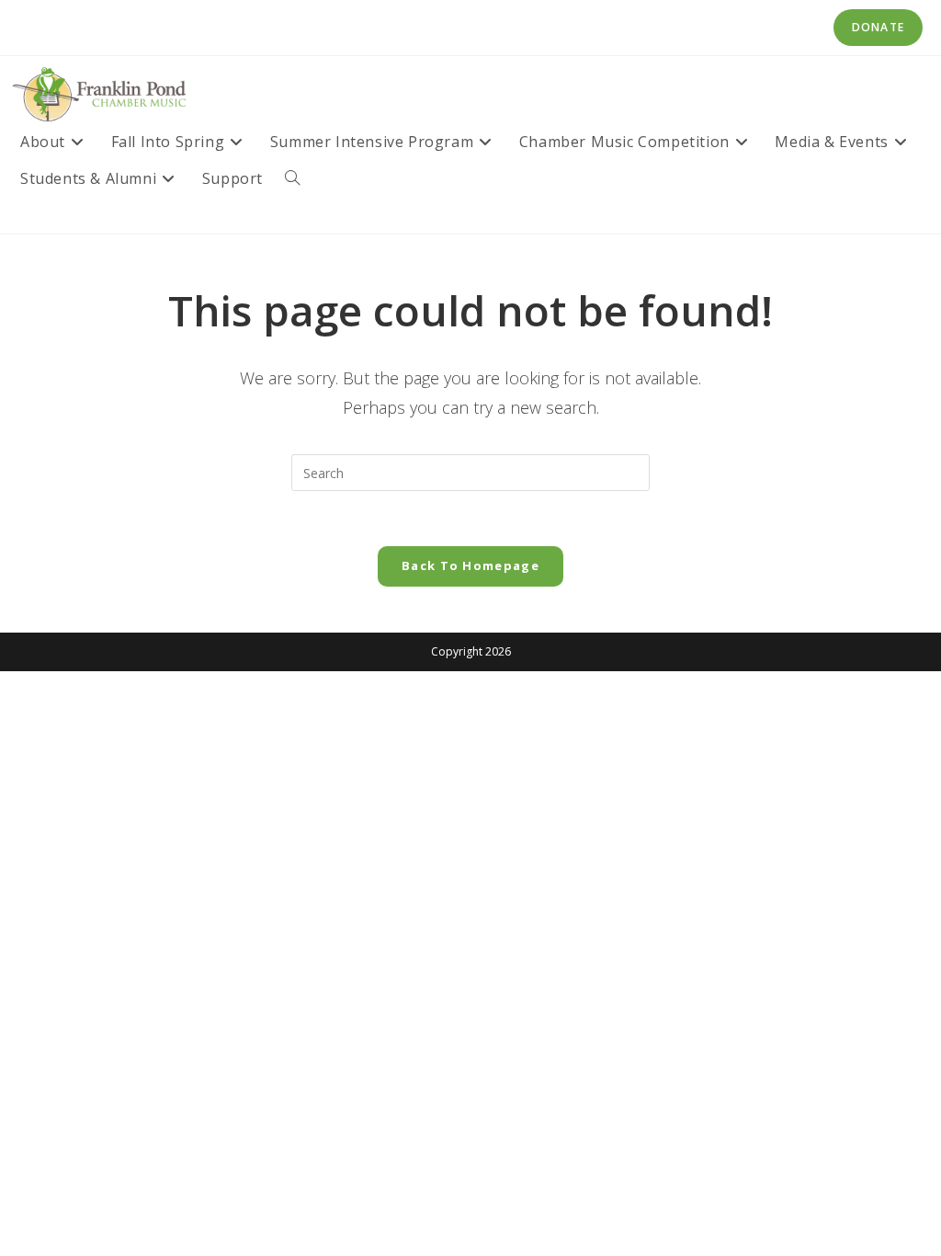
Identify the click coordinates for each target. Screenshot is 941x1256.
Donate (878, 27)
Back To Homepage (470, 565)
